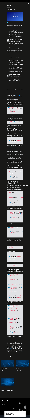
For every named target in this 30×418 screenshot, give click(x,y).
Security (25, 408)
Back (2, 3)
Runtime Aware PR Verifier (14, 404)
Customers (25, 409)
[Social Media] (27, 416)
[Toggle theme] (27, 3)
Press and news (26, 410)
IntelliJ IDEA (20, 351)
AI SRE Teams (20, 409)
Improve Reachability (20, 407)
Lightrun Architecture (15, 405)
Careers (25, 406)
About (25, 405)
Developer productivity (20, 403)
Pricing (25, 407)
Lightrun (11, 348)
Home (7, 6)
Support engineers (21, 410)
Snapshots (14, 409)
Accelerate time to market (21, 402)
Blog (8, 6)
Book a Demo (3, 404)
